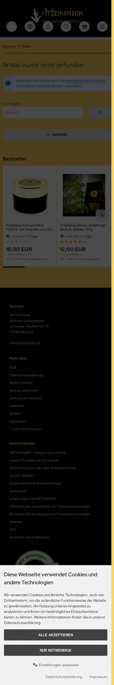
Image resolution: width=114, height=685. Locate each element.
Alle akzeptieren (55, 635)
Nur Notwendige (56, 650)
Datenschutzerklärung (64, 676)
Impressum (98, 676)
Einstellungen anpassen (58, 665)
